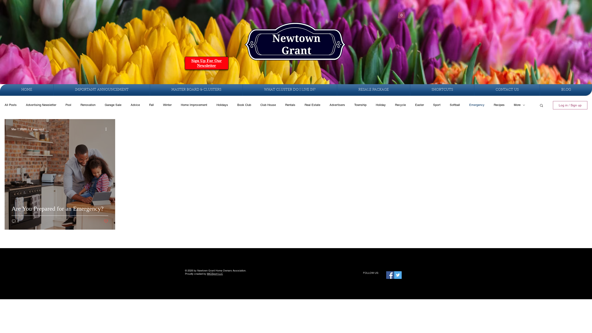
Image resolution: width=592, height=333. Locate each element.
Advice (135, 105)
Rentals (290, 105)
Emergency (476, 105)
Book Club (244, 105)
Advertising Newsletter (41, 105)
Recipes (499, 105)
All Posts (11, 105)
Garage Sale (113, 105)
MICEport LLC (215, 273)
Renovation (88, 105)
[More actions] (107, 129)
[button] (401, 13)
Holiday (381, 105)
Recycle (400, 105)
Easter (419, 105)
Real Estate (312, 105)
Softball (455, 105)
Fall (151, 105)
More (517, 105)
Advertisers (337, 105)
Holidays (222, 105)
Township (360, 105)
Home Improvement (194, 105)
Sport (437, 105)
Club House (268, 105)
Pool (68, 105)
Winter (167, 105)
